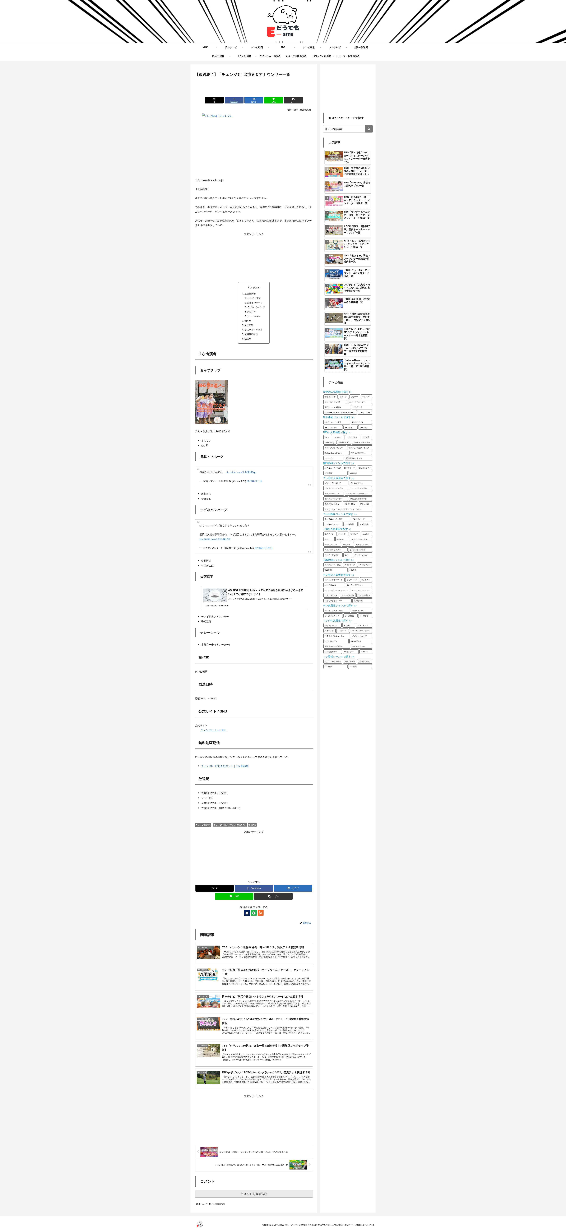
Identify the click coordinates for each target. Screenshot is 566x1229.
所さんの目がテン (358, 453)
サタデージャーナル (359, 539)
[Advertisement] (254, 85)
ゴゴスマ (366, 534)
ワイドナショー (358, 646)
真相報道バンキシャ (354, 458)
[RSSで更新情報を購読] (261, 913)
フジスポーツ (349, 661)
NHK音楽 (363, 427)
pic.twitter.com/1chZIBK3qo (241, 472)
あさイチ (343, 396)
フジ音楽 (353, 666)
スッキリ (338, 437)
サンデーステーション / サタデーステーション (343, 509)
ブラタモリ (357, 407)
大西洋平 (251, 311)
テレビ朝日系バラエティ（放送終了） (231, 824)
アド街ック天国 (347, 595)
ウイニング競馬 (331, 595)
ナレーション (253, 316)
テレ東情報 (349, 615)
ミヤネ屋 (365, 437)
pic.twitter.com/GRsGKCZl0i (215, 539)
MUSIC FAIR (356, 641)
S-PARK (364, 651)
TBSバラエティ (364, 564)
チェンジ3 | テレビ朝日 (214, 730)
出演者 (253, 824)
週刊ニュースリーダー (334, 498)
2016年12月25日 (264, 548)
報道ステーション (332, 493)
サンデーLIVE (349, 503)
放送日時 (249, 325)
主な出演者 (250, 293)
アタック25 (364, 503)
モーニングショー (358, 483)
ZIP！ (327, 437)
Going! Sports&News (333, 453)
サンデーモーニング (358, 549)
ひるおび (354, 534)
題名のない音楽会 (332, 503)
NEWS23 (340, 539)
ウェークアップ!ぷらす (334, 447)
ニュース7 (366, 396)
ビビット (342, 534)
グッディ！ (342, 630)
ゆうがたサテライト (355, 585)
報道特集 (346, 544)
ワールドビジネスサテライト (336, 590)
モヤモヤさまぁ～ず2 (333, 600)
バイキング (329, 630)
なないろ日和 (352, 579)
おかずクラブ (253, 298)
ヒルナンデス (352, 437)
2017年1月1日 (254, 481)
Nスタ (327, 539)
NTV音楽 (353, 473)
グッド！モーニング (333, 483)
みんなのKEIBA (331, 651)
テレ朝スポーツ (358, 519)
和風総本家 (358, 600)
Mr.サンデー (349, 651)
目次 (249, 287)
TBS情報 (328, 570)
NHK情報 (348, 427)
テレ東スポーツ (358, 610)
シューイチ (329, 458)
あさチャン (329, 534)
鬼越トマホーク (255, 302)
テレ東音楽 (364, 615)
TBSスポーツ (349, 564)
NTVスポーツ (349, 468)
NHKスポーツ (357, 422)
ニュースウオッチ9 (332, 402)
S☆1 (347, 554)
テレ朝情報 (349, 524)
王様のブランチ (331, 544)
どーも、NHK (364, 412)
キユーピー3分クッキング (358, 447)
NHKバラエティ (331, 427)
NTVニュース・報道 (333, 468)
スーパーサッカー (361, 554)
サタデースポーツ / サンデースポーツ (339, 412)
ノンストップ (362, 625)
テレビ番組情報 (204, 824)
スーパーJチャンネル (358, 488)
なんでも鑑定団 (364, 595)
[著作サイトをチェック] (247, 913)
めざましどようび (359, 636)
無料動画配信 (251, 334)
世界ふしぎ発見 (362, 544)
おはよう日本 (330, 396)
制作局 (248, 320)
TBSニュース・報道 (333, 564)
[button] (293, 100)
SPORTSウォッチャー (361, 590)
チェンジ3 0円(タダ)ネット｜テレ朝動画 (224, 766)
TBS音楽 (353, 570)
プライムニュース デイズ (360, 630)
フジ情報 (328, 666)
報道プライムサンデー (334, 646)
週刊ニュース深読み (333, 407)
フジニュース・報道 (333, 661)
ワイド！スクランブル (334, 488)
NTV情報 (328, 473)
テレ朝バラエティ (332, 524)
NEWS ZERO (344, 442)
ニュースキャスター (333, 549)
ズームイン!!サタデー (361, 442)
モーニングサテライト (334, 579)
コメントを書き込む (254, 1194)
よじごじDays (330, 585)
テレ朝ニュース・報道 (334, 519)
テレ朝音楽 (364, 524)
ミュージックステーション (356, 493)
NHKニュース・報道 (333, 422)
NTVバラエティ (364, 468)
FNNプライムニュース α (334, 636)
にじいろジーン (331, 641)
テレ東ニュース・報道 (334, 610)
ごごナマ (354, 396)
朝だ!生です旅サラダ (358, 498)
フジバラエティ (364, 661)
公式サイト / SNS (253, 329)
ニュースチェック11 (357, 402)
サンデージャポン (332, 554)
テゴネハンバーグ (256, 307)
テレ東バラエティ (332, 615)
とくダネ (347, 625)
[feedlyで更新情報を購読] (254, 913)
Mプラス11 (365, 579)
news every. (329, 442)
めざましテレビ (331, 625)
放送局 (248, 338)
